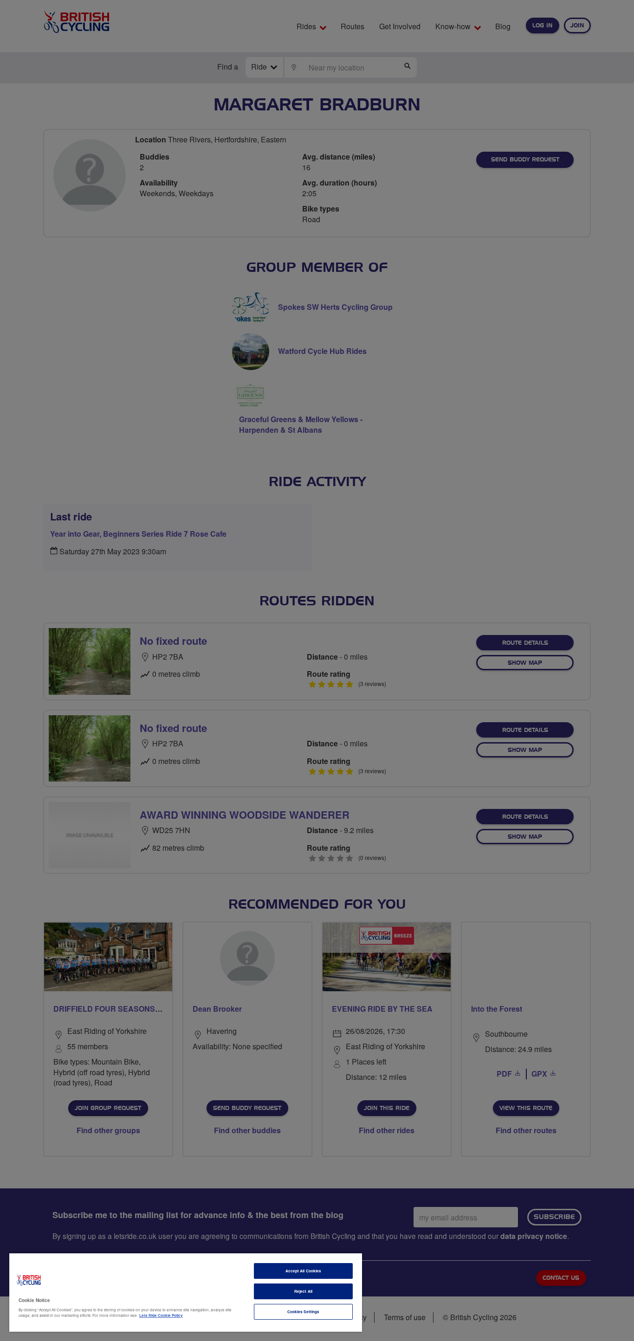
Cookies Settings (303, 1311)
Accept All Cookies (303, 1270)
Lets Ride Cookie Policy (161, 1315)
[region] (185, 1292)
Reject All (303, 1291)
